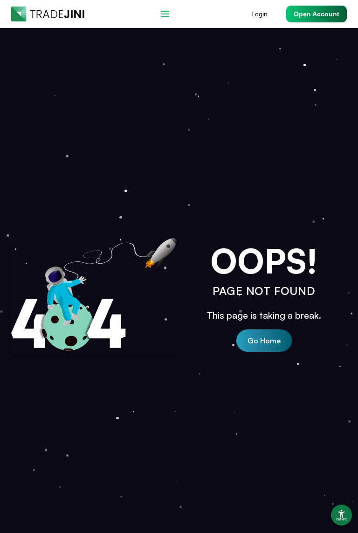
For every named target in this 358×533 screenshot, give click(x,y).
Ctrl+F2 (341, 519)
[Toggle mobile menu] (165, 14)
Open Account (316, 14)
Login (259, 14)
